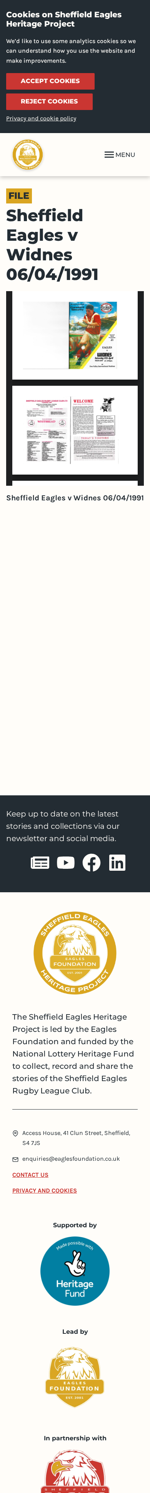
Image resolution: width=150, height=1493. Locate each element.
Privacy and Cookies (44, 1190)
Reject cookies (49, 101)
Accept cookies (50, 81)
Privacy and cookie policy (41, 118)
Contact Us (30, 1174)
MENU (125, 154)
